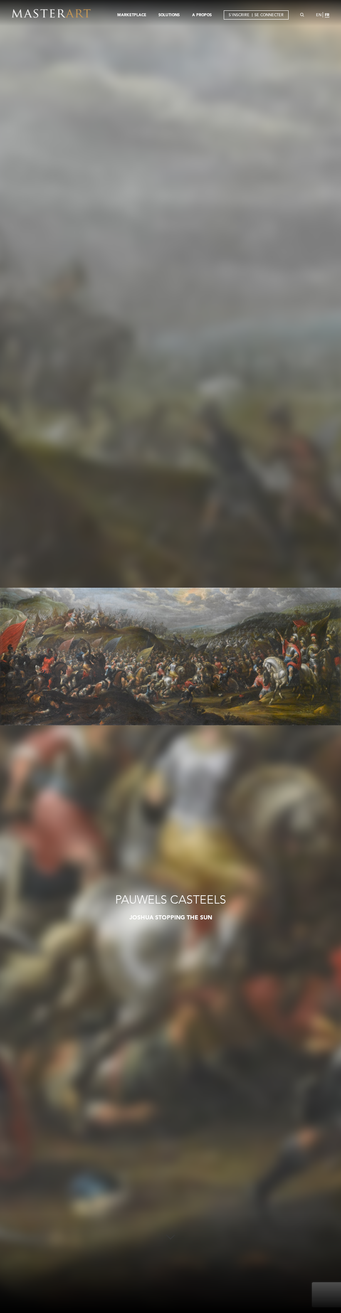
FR (327, 14)
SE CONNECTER (269, 14)
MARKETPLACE (131, 14)
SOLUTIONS (169, 14)
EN (318, 14)
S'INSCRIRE (239, 14)
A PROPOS (202, 14)
